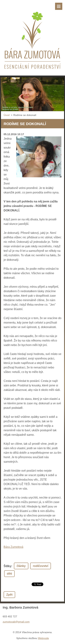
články (21, 565)
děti (9, 573)
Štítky (7, 566)
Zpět (9, 594)
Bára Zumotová (13, 546)
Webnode (43, 638)
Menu (58, 6)
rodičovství (40, 565)
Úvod (7, 115)
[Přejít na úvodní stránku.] (32, 35)
